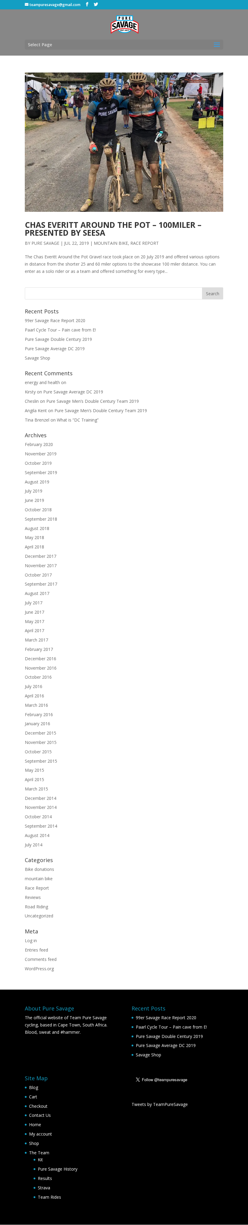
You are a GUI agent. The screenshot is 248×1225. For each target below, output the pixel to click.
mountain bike (111, 243)
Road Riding (36, 907)
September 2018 (41, 519)
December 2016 (40, 658)
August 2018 (37, 528)
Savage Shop (37, 358)
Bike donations (39, 869)
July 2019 (33, 491)
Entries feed (36, 950)
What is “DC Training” (78, 420)
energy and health (42, 382)
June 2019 (34, 500)
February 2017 (39, 649)
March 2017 (36, 640)
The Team (39, 1153)
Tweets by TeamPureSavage (160, 1104)
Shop (34, 1143)
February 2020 (39, 444)
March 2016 (36, 705)
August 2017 (37, 593)
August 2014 (37, 835)
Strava (44, 1188)
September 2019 (41, 472)
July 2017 (33, 603)
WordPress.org (39, 968)
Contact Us (40, 1115)
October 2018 (38, 509)
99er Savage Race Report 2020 (55, 320)
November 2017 (41, 565)
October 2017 (38, 575)
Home (35, 1124)
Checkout (38, 1106)
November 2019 (41, 454)
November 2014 (41, 807)
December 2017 (40, 556)
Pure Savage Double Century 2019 (58, 339)
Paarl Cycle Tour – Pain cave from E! (60, 330)
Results (45, 1178)
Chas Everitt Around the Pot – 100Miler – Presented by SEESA (113, 228)
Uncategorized (39, 916)
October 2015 (38, 752)
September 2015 (41, 761)
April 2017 (34, 630)
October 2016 (38, 677)
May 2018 (34, 537)
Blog (33, 1087)
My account (40, 1134)
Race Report (144, 243)
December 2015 (40, 733)
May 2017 (34, 621)
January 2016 (37, 723)
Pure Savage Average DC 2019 (55, 348)
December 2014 (40, 798)
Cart (33, 1097)
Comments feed (41, 959)
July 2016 (33, 686)
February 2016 (39, 714)
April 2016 (34, 696)
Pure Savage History (57, 1169)
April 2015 (34, 779)
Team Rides (49, 1197)
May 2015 (34, 770)
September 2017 (41, 584)
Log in (31, 940)
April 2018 (34, 547)
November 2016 (41, 668)
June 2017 (34, 612)
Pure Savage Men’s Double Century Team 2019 (92, 401)
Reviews (33, 897)
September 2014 (41, 826)
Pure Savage (45, 243)
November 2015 (41, 742)
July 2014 (33, 845)
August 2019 (37, 482)
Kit (40, 1159)
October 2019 (38, 463)
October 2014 (38, 816)
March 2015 (36, 789)
